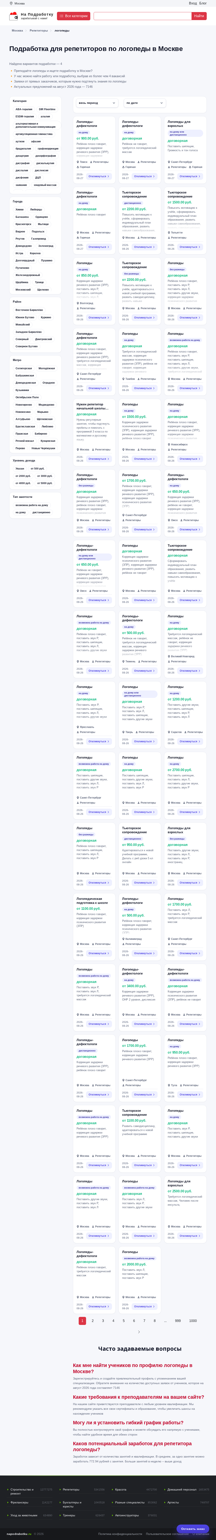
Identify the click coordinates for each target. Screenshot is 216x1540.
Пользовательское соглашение (167, 1534)
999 (178, 1321)
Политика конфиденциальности (120, 1534)
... (165, 1321)
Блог (203, 3)
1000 (193, 1321)
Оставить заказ (193, 1528)
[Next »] (139, 1332)
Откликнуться (97, 176)
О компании (201, 1534)
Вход (193, 3)
